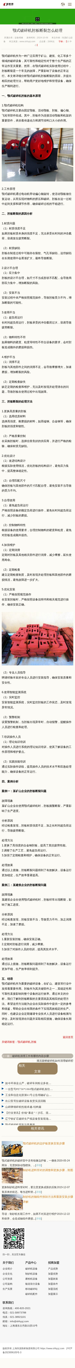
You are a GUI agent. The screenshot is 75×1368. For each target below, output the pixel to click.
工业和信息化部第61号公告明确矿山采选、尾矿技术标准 (39, 1095)
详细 (38, 1165)
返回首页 (68, 1037)
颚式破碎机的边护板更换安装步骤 (44, 1143)
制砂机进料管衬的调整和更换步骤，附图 (48, 1170)
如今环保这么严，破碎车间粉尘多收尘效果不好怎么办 (37, 1083)
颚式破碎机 (34, 75)
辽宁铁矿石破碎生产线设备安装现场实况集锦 (32, 1118)
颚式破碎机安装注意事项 (20, 1124)
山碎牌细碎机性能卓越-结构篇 (23, 1107)
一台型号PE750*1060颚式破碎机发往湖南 (30, 1089)
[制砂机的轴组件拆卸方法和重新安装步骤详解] (12, 1209)
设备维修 (19, 37)
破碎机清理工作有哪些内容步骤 (30, 1055)
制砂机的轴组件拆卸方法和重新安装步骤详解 (48, 1199)
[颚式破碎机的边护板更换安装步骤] (12, 1155)
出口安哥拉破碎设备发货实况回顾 (25, 1101)
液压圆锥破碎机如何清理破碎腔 (55, 1060)
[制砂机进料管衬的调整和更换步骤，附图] (12, 1182)
